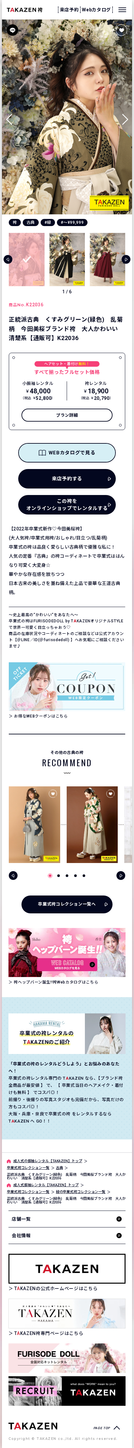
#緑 (48, 222)
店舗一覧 (21, 1219)
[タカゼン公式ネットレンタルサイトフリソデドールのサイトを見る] (67, 1358)
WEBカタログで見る (72, 453)
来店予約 (69, 9)
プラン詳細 (67, 415)
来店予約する (67, 479)
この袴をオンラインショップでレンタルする (67, 505)
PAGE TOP (101, 1428)
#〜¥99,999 (72, 222)
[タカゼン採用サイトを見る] (67, 1391)
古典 (31, 222)
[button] (125, 116)
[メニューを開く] (122, 9)
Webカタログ (96, 9)
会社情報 (21, 1235)
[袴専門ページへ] (32, 1425)
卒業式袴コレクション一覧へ (67, 904)
